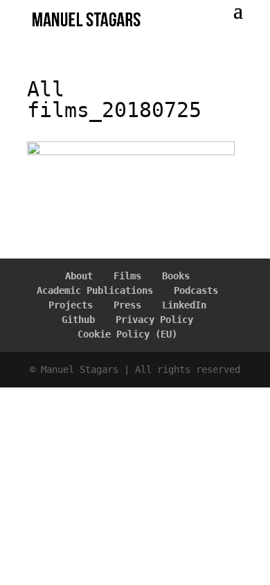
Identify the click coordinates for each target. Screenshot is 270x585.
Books (176, 275)
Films (127, 275)
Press (127, 305)
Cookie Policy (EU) (127, 334)
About (79, 275)
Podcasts (196, 290)
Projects (70, 305)
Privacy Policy (154, 319)
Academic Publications (95, 290)
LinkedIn (184, 305)
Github (78, 319)
